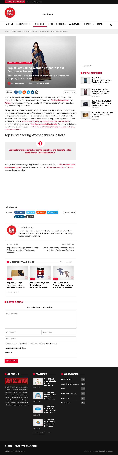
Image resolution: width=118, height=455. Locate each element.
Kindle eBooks (66, 403)
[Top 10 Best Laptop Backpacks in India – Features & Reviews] (85, 92)
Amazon (25, 121)
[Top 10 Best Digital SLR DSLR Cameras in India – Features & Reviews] (85, 103)
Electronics (24, 24)
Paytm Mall (44, 121)
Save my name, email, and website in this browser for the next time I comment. (32, 344)
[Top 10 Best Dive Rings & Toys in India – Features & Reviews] (38, 422)
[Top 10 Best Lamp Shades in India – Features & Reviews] (85, 115)
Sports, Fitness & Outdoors (70, 384)
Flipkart (32, 121)
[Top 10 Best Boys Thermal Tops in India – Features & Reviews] (63, 273)
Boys (9, 279)
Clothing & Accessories (16, 63)
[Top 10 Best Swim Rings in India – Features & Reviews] (38, 381)
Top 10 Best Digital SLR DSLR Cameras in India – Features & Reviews (102, 103)
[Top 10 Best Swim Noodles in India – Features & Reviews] (38, 395)
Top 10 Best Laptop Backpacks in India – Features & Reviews (100, 91)
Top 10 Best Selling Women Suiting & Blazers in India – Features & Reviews (22, 250)
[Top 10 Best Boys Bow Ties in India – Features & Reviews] (40, 273)
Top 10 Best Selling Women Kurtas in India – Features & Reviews (58, 248)
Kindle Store (65, 398)
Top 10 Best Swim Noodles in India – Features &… (50, 396)
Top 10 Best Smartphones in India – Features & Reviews (102, 80)
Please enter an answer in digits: (15, 348)
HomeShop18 (63, 121)
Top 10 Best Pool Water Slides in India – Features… (50, 409)
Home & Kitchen (57, 24)
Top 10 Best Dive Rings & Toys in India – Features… (50, 423)
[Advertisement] (69, 8)
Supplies (75, 24)
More (99, 24)
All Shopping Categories (26, 446)
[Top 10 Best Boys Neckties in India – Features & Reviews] (17, 273)
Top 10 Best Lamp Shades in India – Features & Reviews (102, 114)
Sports (89, 24)
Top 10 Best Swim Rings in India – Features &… (50, 382)
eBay (37, 121)
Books (63, 389)
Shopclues (53, 121)
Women (28, 63)
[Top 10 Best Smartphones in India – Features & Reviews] (85, 80)
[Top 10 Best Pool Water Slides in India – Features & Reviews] (38, 409)
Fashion (40, 24)
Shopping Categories (34, 2)
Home (10, 24)
